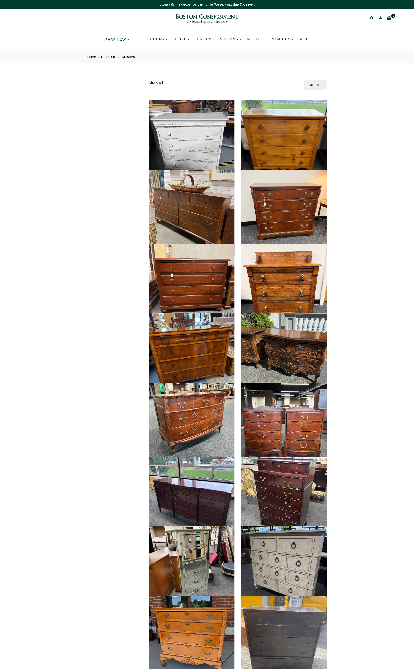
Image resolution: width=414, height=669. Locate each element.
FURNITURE (108, 57)
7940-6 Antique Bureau (261, 416)
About (253, 39)
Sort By (314, 85)
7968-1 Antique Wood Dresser (267, 195)
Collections (151, 39)
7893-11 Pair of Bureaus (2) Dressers (273, 524)
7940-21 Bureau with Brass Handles (272, 303)
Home (91, 57)
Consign (203, 39)
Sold (304, 39)
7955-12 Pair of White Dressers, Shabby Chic (187, 195)
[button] (380, 18)
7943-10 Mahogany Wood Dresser (178, 416)
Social (179, 39)
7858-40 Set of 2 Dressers (263, 632)
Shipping (229, 39)
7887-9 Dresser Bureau (168, 524)
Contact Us (278, 39)
